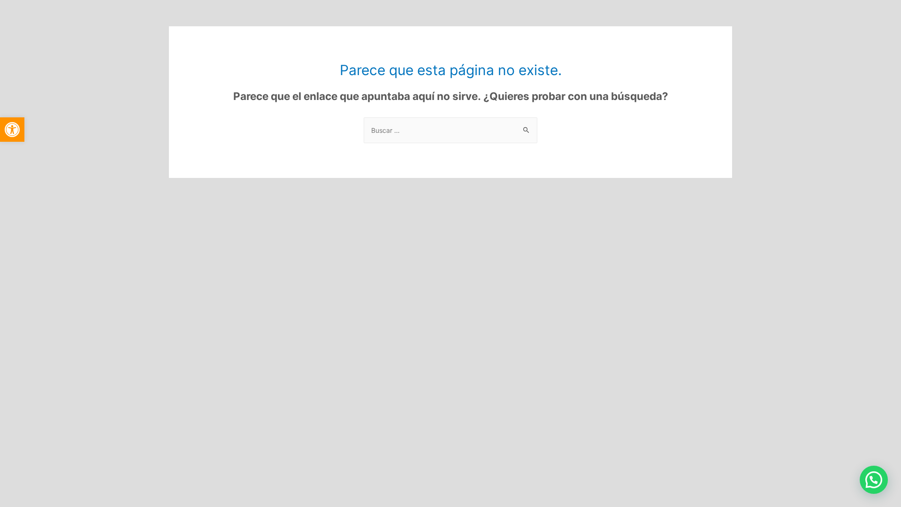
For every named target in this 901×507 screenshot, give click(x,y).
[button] (12, 129)
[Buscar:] (450, 130)
